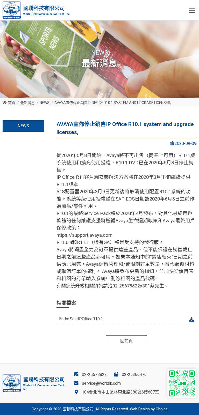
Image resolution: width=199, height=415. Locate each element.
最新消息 (27, 103)
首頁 (11, 103)
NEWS (44, 103)
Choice (162, 409)
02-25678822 (94, 374)
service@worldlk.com (101, 383)
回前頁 (126, 340)
